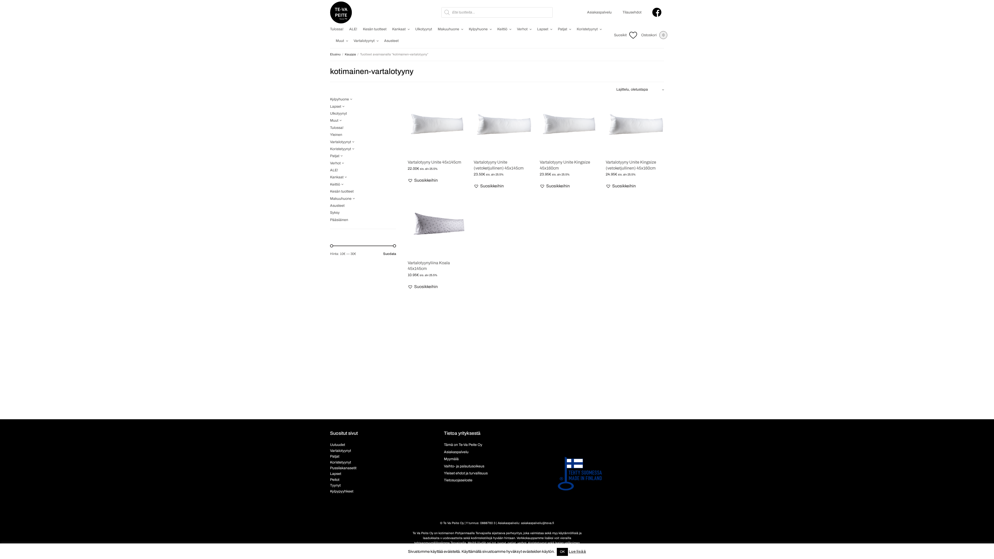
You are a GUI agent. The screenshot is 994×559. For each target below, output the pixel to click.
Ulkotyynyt (423, 29)
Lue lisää (577, 551)
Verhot (522, 29)
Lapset (542, 29)
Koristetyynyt (587, 29)
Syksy (335, 213)
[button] (423, 180)
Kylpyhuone (478, 29)
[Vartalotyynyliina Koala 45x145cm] (437, 226)
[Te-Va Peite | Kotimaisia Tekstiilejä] (341, 12)
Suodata (389, 254)
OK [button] (562, 552)
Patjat (562, 29)
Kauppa (350, 54)
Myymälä (451, 459)
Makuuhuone (448, 29)
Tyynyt (335, 485)
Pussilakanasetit (343, 468)
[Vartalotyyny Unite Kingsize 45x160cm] (569, 126)
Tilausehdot (632, 12)
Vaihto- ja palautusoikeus (464, 466)
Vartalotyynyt (364, 41)
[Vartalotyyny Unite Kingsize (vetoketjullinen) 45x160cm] (635, 126)
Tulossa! (336, 29)
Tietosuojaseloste (458, 480)
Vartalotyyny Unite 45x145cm (434, 162)
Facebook (656, 12)
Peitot (334, 480)
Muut (340, 41)
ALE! (353, 29)
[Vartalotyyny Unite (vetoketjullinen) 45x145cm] (503, 126)
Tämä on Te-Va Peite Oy (463, 445)
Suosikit (620, 35)
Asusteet (391, 41)
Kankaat (399, 29)
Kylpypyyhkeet (341, 491)
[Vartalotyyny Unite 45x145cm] (437, 126)
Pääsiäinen (339, 220)
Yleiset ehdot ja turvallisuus (466, 473)
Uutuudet (337, 445)
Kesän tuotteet (374, 29)
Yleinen (336, 135)
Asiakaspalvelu (599, 12)
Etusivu (335, 54)
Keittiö (502, 29)
